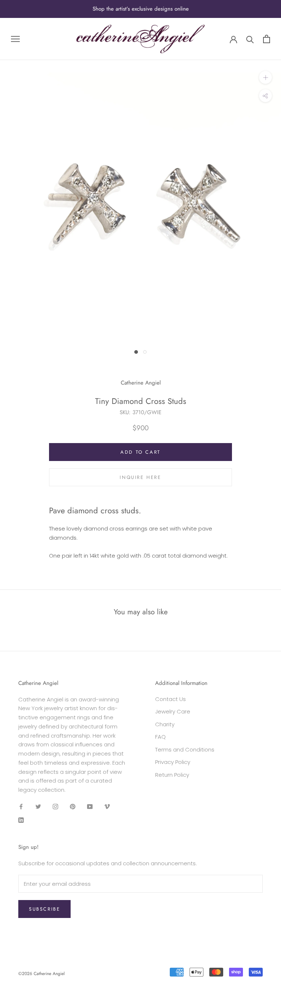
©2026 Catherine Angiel (41, 973)
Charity (165, 724)
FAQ (160, 737)
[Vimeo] (107, 806)
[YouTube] (90, 806)
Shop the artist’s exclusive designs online (141, 9)
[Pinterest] (72, 806)
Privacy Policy (172, 762)
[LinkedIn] (21, 820)
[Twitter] (38, 806)
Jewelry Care (172, 711)
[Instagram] (55, 806)
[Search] (250, 39)
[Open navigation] (15, 38)
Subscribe (44, 909)
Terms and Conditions (184, 749)
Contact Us (170, 699)
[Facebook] (21, 806)
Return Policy (172, 775)
